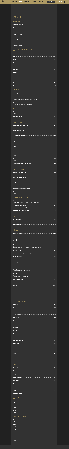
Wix (42, 446)
